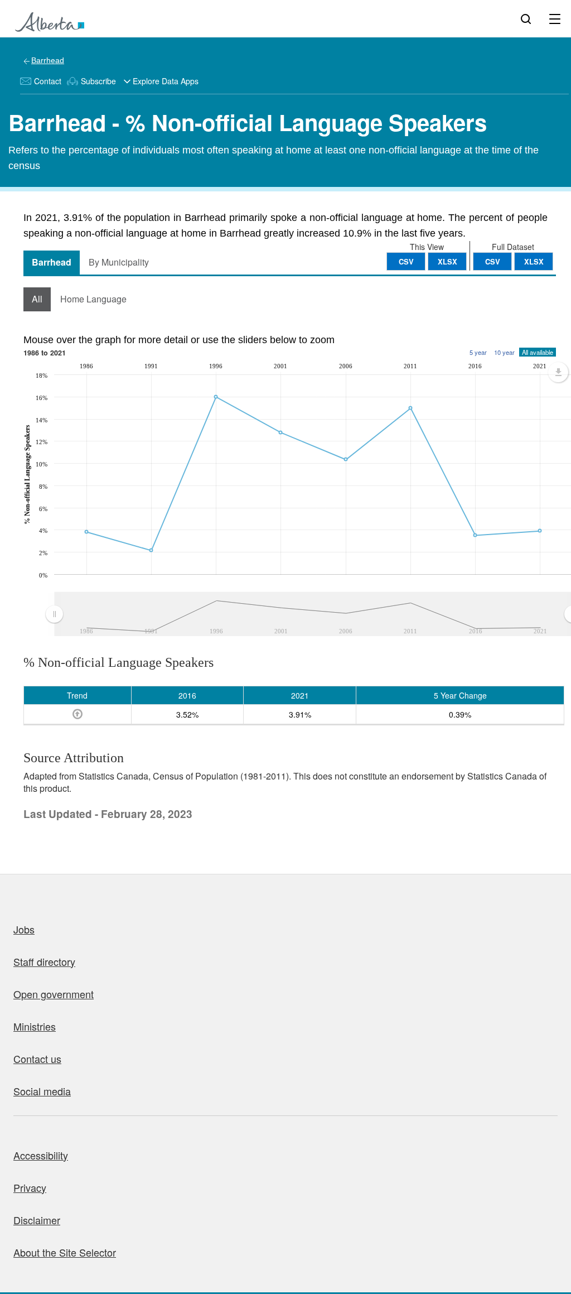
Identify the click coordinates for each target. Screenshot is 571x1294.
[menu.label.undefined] (558, 372)
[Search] (526, 18)
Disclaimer (36, 1220)
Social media (42, 1091)
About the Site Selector (64, 1252)
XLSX (534, 261)
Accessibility (40, 1155)
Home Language (93, 298)
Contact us (37, 1058)
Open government (53, 994)
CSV (492, 261)
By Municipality (119, 262)
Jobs (24, 929)
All (37, 298)
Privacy (29, 1187)
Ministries (34, 1026)
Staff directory (44, 961)
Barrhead (47, 60)
